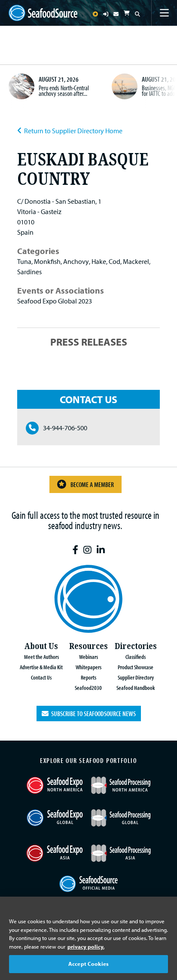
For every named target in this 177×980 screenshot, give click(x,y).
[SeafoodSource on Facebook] (75, 549)
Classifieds (135, 656)
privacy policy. (85, 946)
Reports (88, 677)
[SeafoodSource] (43, 13)
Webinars (88, 656)
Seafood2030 (88, 687)
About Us (41, 646)
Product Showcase (135, 667)
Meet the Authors (41, 656)
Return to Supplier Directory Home (73, 130)
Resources (88, 646)
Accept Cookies (88, 963)
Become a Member (92, 484)
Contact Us (41, 677)
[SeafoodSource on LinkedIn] (101, 549)
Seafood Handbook (135, 687)
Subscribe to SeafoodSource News (92, 713)
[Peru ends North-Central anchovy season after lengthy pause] (21, 86)
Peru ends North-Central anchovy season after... (64, 90)
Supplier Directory (136, 677)
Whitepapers (88, 667)
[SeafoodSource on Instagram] (87, 549)
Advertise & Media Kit (41, 667)
